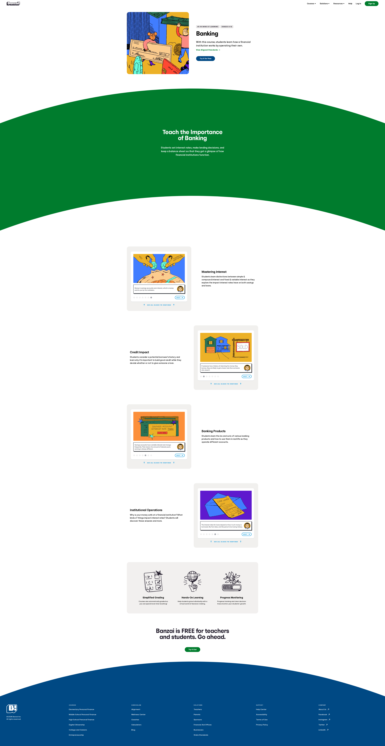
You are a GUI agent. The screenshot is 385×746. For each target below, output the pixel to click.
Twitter (322, 725)
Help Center (261, 709)
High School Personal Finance (81, 720)
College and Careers (78, 730)
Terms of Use (261, 720)
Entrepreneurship (76, 735)
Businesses (198, 730)
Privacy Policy (262, 725)
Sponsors (198, 720)
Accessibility (261, 714)
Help (350, 4)
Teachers (198, 709)
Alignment (135, 709)
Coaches (135, 720)
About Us (322, 709)
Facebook (323, 714)
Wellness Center (138, 714)
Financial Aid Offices (203, 725)
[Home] (13, 4)
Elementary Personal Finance (81, 709)
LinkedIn (322, 730)
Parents (197, 714)
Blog (133, 730)
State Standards (201, 735)
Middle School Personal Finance (82, 714)
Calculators (136, 725)
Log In (358, 4)
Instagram (323, 720)
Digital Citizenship (77, 725)
